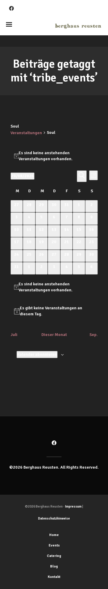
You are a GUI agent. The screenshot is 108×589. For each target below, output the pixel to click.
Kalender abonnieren (37, 354)
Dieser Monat (54, 334)
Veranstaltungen (26, 132)
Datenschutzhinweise (54, 518)
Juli (13, 334)
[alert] (54, 156)
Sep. (93, 334)
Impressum (73, 506)
